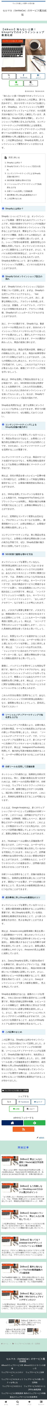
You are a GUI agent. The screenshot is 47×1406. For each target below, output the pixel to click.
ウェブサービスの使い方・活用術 (16, 1090)
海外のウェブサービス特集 (35, 1393)
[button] (31, 83)
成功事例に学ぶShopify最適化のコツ (22, 195)
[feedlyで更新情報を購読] (34, 1122)
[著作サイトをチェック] (12, 1122)
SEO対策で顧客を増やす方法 (19, 180)
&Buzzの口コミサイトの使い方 (35, 1366)
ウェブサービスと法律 (35, 1372)
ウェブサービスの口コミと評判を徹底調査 (35, 1387)
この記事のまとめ (14, 198)
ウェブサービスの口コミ (12, 1386)
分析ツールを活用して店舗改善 (20, 191)
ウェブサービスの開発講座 (12, 1393)
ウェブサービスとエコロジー (12, 1374)
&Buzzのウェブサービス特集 (12, 1366)
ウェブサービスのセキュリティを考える (12, 1380)
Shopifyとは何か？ (14, 163)
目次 (11, 157)
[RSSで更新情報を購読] (23, 1129)
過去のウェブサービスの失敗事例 (23, 1397)
